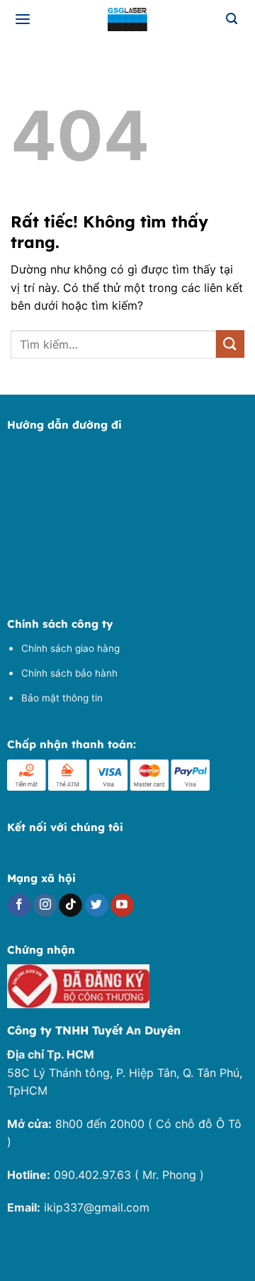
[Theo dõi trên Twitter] (96, 905)
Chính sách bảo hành (69, 673)
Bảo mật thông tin (62, 698)
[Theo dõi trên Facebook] (19, 905)
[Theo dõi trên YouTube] (122, 905)
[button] (23, 20)
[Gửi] (230, 344)
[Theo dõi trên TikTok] (70, 905)
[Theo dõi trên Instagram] (45, 905)
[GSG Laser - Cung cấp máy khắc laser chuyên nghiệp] (127, 19)
